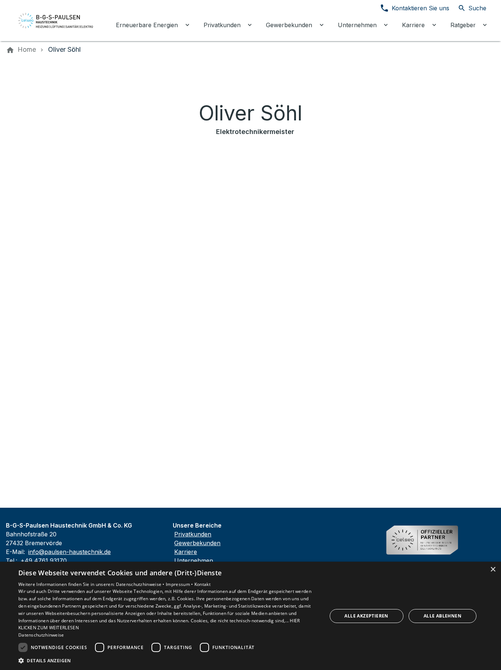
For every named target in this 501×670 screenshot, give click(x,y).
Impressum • (180, 584)
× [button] (492, 569)
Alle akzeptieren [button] (366, 616)
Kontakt (202, 584)
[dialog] (250, 616)
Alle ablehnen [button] (442, 616)
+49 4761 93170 (44, 560)
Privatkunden (192, 534)
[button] (168, 660)
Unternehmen (193, 560)
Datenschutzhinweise (41, 635)
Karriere (185, 551)
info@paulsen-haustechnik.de (69, 551)
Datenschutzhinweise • (141, 584)
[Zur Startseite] (56, 20)
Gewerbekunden (197, 543)
